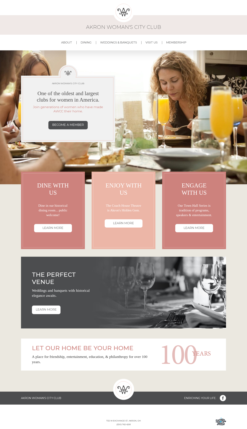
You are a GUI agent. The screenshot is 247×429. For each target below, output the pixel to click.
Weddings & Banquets (118, 42)
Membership (176, 42)
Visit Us (152, 42)
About (66, 42)
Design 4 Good (221, 422)
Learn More (53, 228)
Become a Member (68, 125)
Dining (86, 42)
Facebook (223, 398)
